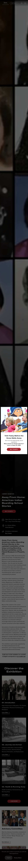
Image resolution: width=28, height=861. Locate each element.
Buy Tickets (14, 449)
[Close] (25, 409)
